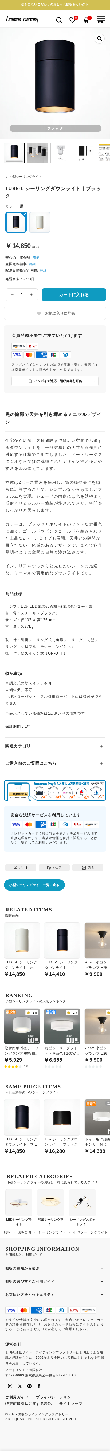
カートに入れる (74, 294)
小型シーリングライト (26, 176)
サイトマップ (70, 1404)
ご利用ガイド (17, 1397)
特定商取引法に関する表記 (28, 1404)
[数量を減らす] (12, 295)
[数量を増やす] (31, 295)
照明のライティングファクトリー (43, 1414)
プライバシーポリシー (55, 1397)
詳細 (36, 257)
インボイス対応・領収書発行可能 (58, 381)
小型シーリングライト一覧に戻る (34, 885)
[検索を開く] (59, 19)
